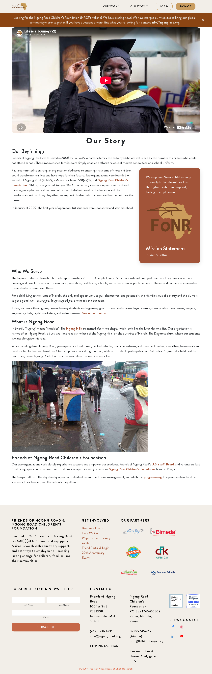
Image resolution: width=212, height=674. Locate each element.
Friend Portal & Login (95, 547)
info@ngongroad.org (165, 22)
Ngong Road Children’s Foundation (132, 469)
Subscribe (46, 627)
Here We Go (90, 532)
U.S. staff (158, 464)
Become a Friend (92, 528)
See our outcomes (94, 313)
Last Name (63, 604)
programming (153, 477)
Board (170, 464)
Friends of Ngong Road (28, 6)
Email (46, 617)
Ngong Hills (74, 328)
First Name (28, 604)
